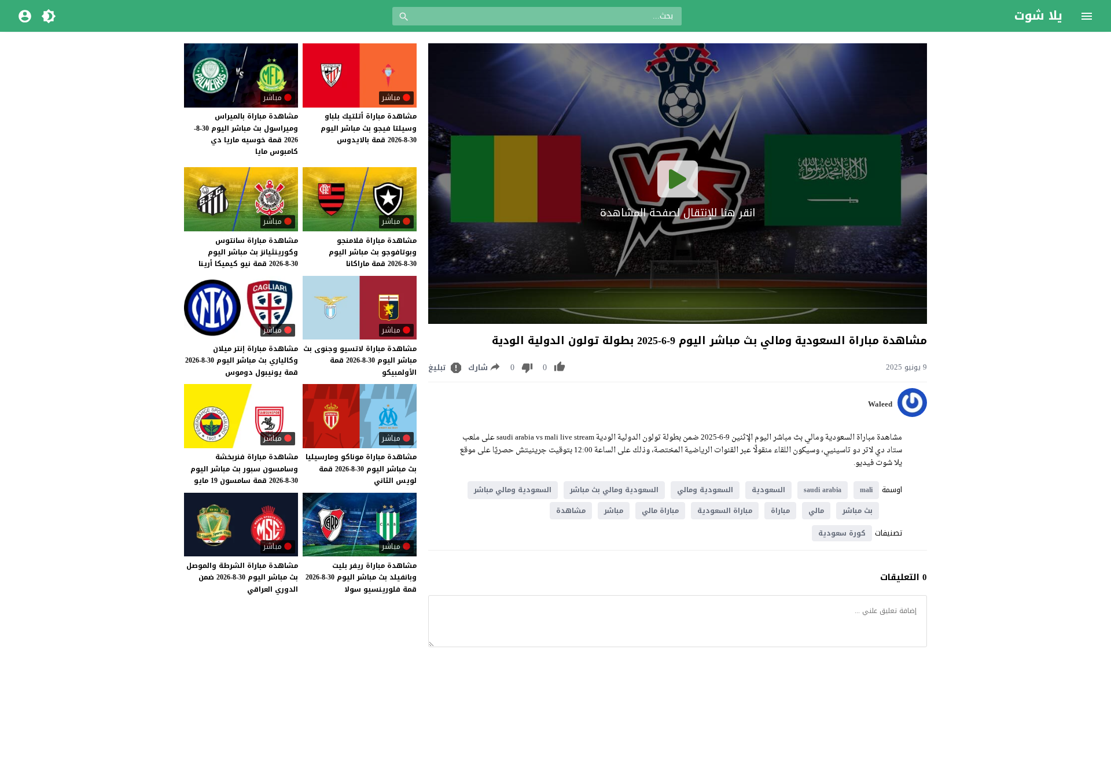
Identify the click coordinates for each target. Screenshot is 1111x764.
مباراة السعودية (724, 510)
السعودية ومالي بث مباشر (614, 490)
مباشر (613, 510)
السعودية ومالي (705, 490)
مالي (816, 510)
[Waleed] (912, 414)
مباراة (780, 510)
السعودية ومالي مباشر (512, 490)
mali (866, 490)
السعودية (768, 490)
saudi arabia (822, 490)
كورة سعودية (842, 533)
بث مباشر (858, 510)
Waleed (880, 404)
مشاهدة (571, 510)
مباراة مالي (660, 510)
